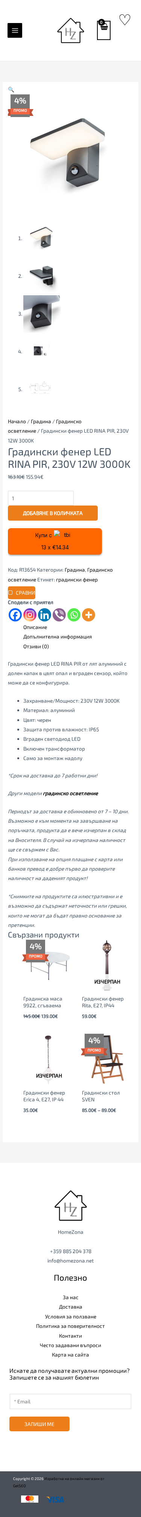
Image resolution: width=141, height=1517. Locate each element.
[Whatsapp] (73, 614)
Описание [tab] (35, 627)
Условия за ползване (70, 1316)
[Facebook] (15, 614)
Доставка (70, 1306)
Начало (17, 421)
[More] (88, 614)
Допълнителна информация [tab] (57, 636)
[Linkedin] (44, 614)
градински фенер (77, 579)
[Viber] (59, 614)
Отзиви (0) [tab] (36, 646)
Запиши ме (39, 1424)
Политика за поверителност (70, 1326)
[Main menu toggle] (15, 30)
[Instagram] (29, 614)
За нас (71, 1297)
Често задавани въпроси (70, 1345)
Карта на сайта (70, 1354)
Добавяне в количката (53, 513)
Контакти (70, 1335)
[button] (11, 89)
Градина (41, 421)
